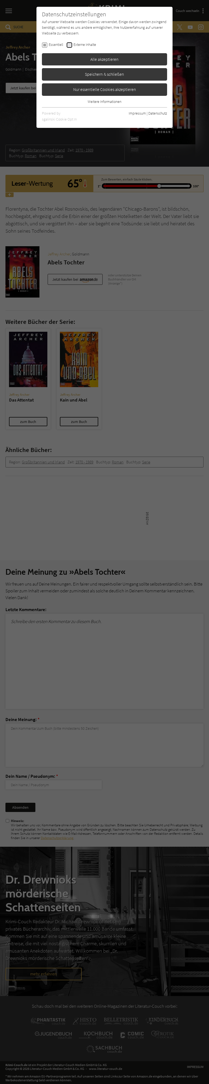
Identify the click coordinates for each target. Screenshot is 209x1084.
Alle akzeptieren (104, 59)
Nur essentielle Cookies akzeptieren (104, 89)
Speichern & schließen (104, 74)
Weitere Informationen (104, 101)
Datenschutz (157, 113)
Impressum (137, 113)
